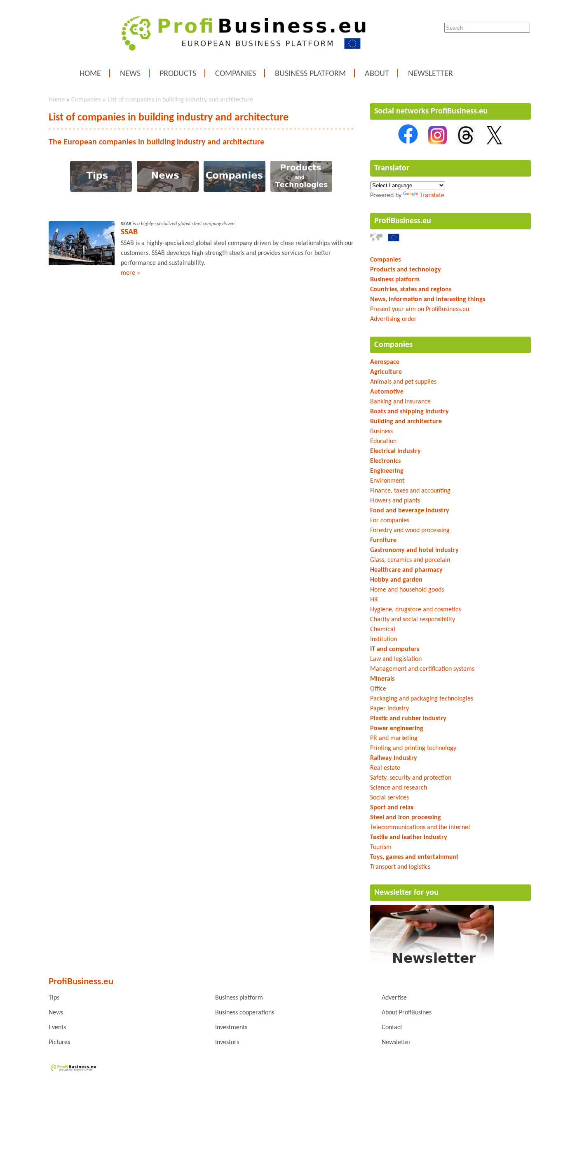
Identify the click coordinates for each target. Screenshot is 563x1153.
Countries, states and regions (410, 289)
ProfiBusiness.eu (402, 221)
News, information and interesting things (427, 299)
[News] (167, 190)
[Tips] (101, 190)
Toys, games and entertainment (414, 857)
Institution (383, 639)
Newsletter (430, 74)
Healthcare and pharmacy (406, 570)
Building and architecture (406, 421)
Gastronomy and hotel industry (414, 550)
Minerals (382, 679)
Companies (235, 74)
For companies (389, 520)
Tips (54, 998)
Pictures (59, 1042)
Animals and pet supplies (403, 382)
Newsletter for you (406, 893)
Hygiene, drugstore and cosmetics (415, 609)
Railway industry (393, 758)
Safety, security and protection (410, 778)
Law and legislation (396, 659)
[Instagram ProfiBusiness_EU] (437, 142)
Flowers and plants (395, 501)
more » (130, 273)
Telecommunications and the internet (420, 827)
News (130, 74)
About (377, 74)
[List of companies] (234, 190)
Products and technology (405, 269)
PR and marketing (394, 738)
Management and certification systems (422, 669)
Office (378, 689)
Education (383, 441)
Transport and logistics (400, 867)
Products (178, 74)
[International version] (376, 240)
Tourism (381, 847)
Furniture (383, 540)
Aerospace (384, 362)
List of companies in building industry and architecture (180, 100)
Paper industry (389, 708)
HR (374, 600)
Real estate (385, 768)
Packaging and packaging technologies (421, 699)
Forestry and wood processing (410, 530)
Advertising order (393, 319)
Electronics (385, 461)
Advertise (394, 998)
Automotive (386, 392)
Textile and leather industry (408, 837)
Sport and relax (391, 807)
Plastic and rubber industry (408, 718)
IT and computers (394, 649)
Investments (231, 1027)
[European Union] (393, 240)
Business (381, 431)
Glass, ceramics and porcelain (410, 560)
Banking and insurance (400, 401)
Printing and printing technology (413, 748)
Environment (387, 481)
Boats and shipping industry (409, 411)
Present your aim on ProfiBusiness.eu (419, 309)
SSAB (129, 232)
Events (57, 1027)
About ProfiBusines (407, 1012)
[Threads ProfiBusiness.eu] (466, 142)
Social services (389, 798)
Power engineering (396, 728)
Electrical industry (395, 451)
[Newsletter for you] (432, 965)
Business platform (310, 74)
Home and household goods (407, 590)
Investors (227, 1042)
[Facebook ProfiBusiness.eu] (408, 142)
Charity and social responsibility (412, 619)
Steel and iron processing (405, 817)
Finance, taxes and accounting (410, 491)
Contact (392, 1027)
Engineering (386, 471)
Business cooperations (244, 1012)
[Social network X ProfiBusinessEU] (494, 142)
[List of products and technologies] (301, 190)
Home (90, 74)
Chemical (382, 629)
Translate (432, 195)
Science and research (398, 788)
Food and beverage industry (409, 510)
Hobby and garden (396, 580)
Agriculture (386, 372)
